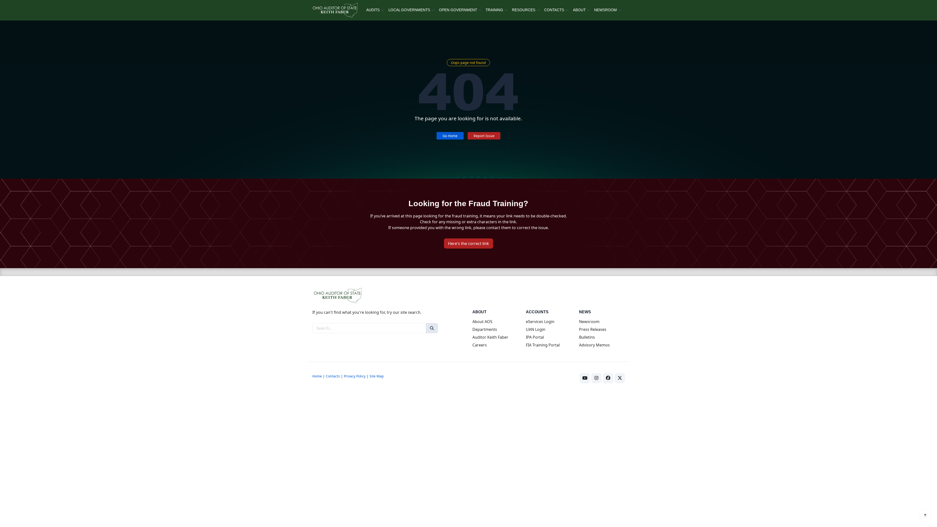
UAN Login (535, 329)
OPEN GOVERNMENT (458, 10)
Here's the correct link (468, 243)
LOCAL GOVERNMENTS (409, 10)
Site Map (376, 376)
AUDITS (373, 10)
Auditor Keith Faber (490, 337)
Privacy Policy (355, 376)
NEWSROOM (605, 10)
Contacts (333, 376)
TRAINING (494, 10)
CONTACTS (554, 10)
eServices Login (540, 321)
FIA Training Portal (543, 345)
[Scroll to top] (925, 515)
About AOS (482, 321)
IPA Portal (535, 337)
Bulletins (587, 337)
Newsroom (589, 321)
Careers (479, 345)
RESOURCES (523, 10)
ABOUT (579, 10)
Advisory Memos (594, 345)
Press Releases (592, 329)
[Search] (432, 328)
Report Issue (484, 135)
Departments (484, 329)
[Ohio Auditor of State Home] (334, 10)
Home (317, 376)
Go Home (450, 135)
